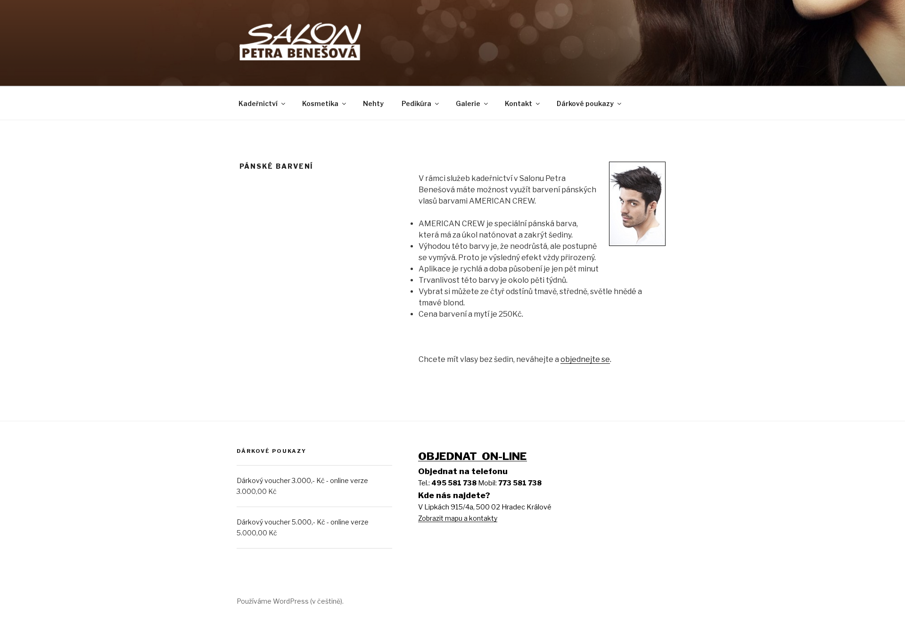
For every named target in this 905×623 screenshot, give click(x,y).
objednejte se (585, 359)
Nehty (373, 103)
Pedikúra (416, 103)
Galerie (468, 103)
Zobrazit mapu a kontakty (457, 518)
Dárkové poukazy (585, 103)
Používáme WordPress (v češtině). (290, 601)
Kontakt (518, 103)
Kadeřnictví (258, 103)
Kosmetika (320, 103)
